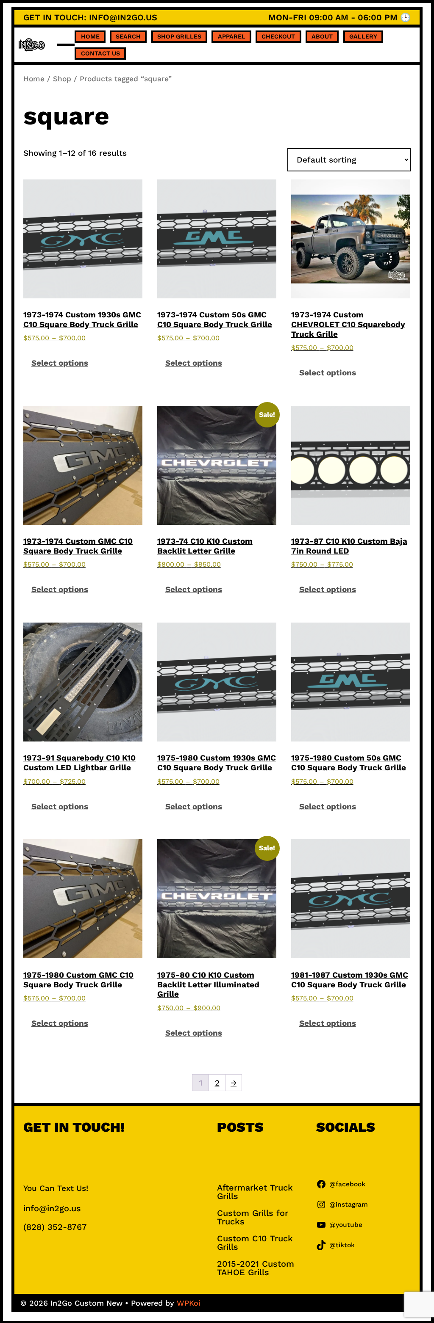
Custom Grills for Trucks (252, 1217)
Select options (59, 363)
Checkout (278, 36)
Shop (62, 78)
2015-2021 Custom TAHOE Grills (255, 1268)
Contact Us (100, 53)
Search (128, 36)
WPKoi (188, 1302)
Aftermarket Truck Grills (255, 1191)
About (322, 36)
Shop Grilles (179, 36)
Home (90, 36)
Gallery (363, 36)
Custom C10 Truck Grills (255, 1242)
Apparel (231, 36)
